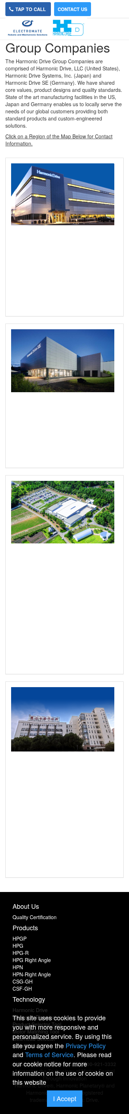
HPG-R (21, 952)
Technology (29, 999)
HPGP (20, 938)
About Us (26, 906)
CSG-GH (23, 981)
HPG (18, 945)
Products (25, 927)
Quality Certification (35, 917)
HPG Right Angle (32, 959)
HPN (18, 967)
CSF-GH (22, 988)
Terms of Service (49, 1054)
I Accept (64, 1098)
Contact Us (72, 9)
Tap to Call (31, 9)
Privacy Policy (86, 1045)
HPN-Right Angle (32, 974)
